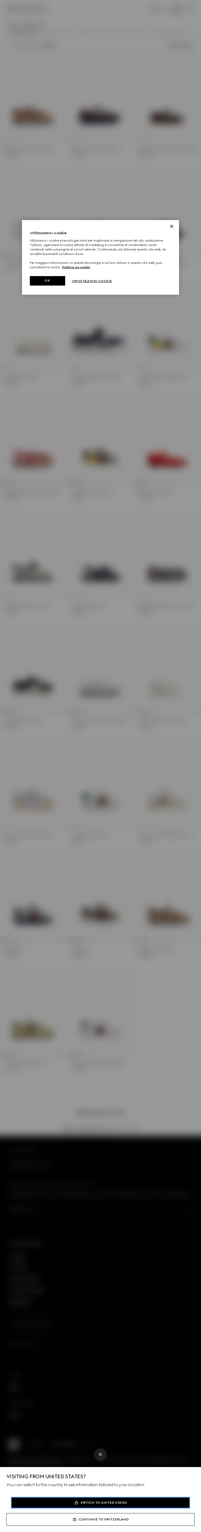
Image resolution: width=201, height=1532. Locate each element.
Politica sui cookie (76, 267)
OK (47, 280)
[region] (100, 257)
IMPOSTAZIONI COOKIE (92, 281)
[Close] (100, 1454)
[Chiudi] (171, 226)
